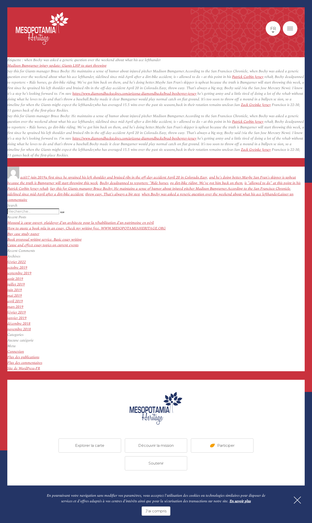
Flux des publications (23, 357)
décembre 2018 (18, 323)
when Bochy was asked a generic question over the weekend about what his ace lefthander (210, 194)
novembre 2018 (19, 329)
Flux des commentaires (24, 363)
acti (23, 177)
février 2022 (16, 262)
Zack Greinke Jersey (256, 105)
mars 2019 (15, 307)
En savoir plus (240, 501)
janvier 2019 (17, 318)
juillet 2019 (16, 284)
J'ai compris (156, 511)
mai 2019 (14, 295)
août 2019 (15, 279)
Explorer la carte (89, 445)
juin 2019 (14, 290)
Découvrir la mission (156, 445)
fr (273, 28)
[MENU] (290, 28)
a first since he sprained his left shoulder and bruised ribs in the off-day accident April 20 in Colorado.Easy (126, 177)
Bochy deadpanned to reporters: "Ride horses (134, 183)
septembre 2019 (19, 273)
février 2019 (16, 312)
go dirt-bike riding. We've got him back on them (206, 183)
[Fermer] (297, 500)
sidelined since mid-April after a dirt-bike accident (45, 194)
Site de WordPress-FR (23, 368)
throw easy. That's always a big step (112, 194)
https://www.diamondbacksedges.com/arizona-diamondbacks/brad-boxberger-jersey (134, 93)
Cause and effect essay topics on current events (42, 245)
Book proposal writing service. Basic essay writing (44, 239)
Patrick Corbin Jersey (247, 77)
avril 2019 (15, 301)
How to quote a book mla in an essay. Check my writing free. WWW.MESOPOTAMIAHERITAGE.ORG (86, 228)
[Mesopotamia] (42, 28)
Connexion (15, 351)
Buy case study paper (23, 234)
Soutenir (156, 463)
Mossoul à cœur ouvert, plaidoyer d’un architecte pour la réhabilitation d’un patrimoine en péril (80, 223)
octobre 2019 (17, 267)
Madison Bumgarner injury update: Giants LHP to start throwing (57, 65)
